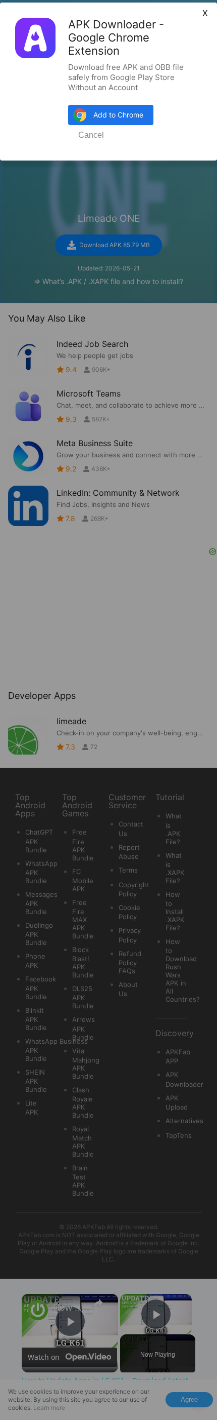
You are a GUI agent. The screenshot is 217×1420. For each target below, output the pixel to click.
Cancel (91, 135)
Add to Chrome (118, 114)
